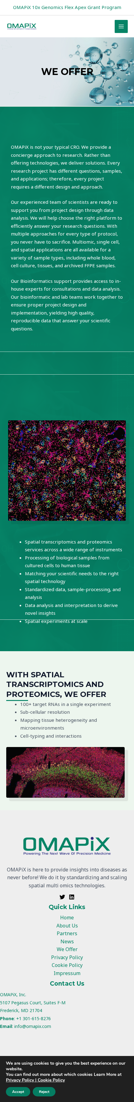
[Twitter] (62, 897)
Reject (44, 1091)
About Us (67, 925)
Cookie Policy (67, 965)
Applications (44, 344)
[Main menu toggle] (121, 26)
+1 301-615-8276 (33, 1018)
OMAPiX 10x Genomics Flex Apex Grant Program (67, 7)
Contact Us (67, 983)
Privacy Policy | (22, 1080)
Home (67, 917)
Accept (18, 1091)
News (67, 941)
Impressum (67, 973)
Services (20, 344)
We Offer (67, 949)
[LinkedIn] (71, 897)
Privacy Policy (67, 957)
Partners (67, 933)
